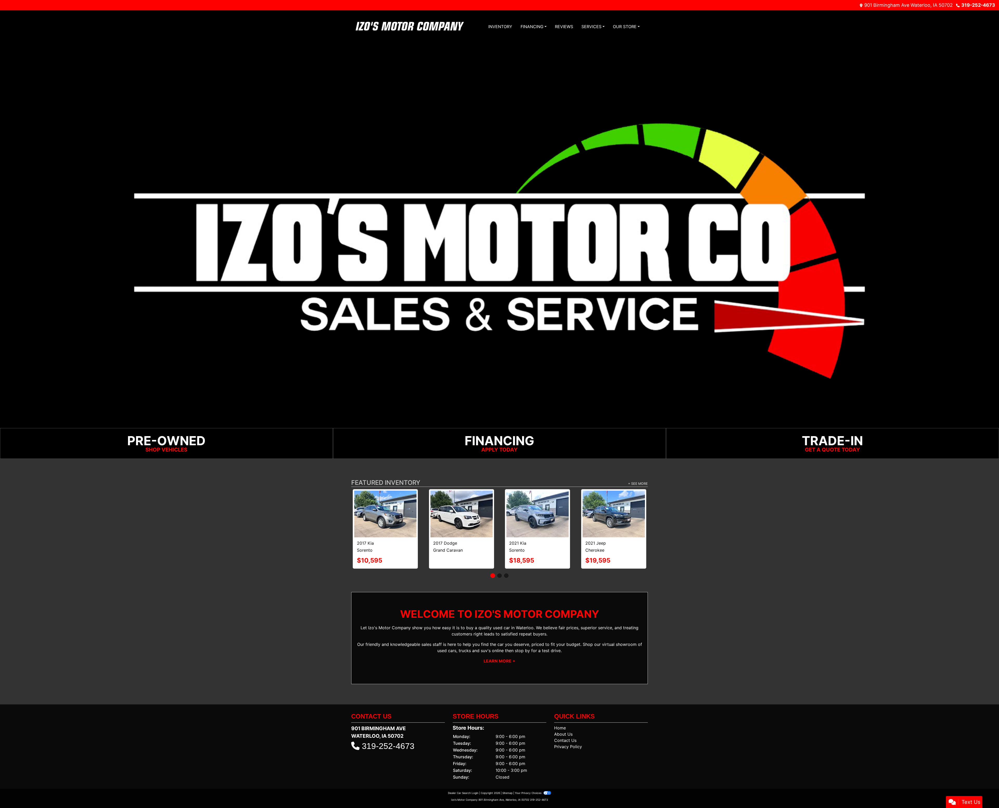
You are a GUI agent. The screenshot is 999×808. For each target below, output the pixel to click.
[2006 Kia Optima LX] (461, 501)
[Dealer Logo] (409, 26)
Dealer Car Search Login (463, 773)
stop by (522, 631)
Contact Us (565, 720)
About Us (563, 714)
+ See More (638, 484)
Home (560, 708)
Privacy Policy (568, 727)
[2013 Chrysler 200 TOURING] (385, 503)
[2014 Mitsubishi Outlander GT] (613, 504)
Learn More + (499, 641)
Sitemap (507, 773)
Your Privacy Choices (528, 773)
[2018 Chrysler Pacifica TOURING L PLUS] (537, 503)
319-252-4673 (978, 5)
